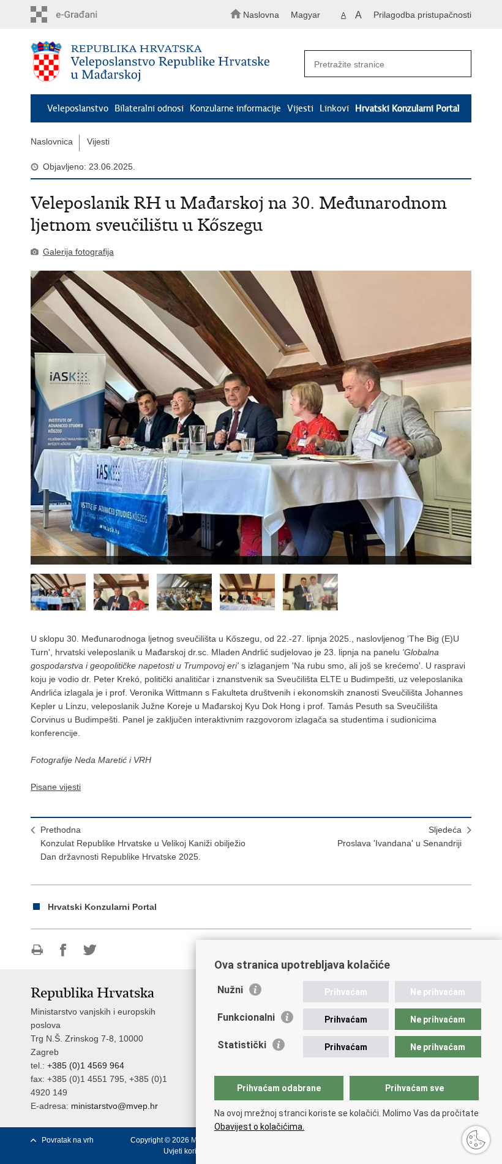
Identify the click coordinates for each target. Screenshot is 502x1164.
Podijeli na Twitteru (89, 950)
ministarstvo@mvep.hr (114, 1106)
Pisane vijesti (56, 787)
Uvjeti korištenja (190, 1151)
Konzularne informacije (235, 108)
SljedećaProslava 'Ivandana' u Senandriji (399, 836)
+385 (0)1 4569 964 (85, 1065)
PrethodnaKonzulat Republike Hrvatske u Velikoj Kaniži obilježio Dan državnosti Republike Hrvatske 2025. (142, 843)
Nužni (230, 990)
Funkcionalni (246, 1017)
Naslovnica (52, 141)
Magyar (305, 15)
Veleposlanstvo (77, 108)
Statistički (241, 1045)
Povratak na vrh (68, 1140)
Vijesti (300, 108)
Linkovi (334, 108)
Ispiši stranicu (37, 950)
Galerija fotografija (78, 252)
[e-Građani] (83, 14)
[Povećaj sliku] (251, 418)
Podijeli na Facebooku (63, 950)
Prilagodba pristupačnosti (422, 15)
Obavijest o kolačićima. (259, 1127)
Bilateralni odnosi (149, 108)
